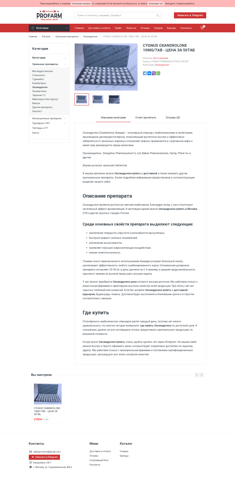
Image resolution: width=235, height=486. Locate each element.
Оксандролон (39, 87)
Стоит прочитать (145, 117)
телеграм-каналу (81, 3)
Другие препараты (42, 107)
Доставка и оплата (100, 451)
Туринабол (38, 79)
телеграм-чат (156, 3)
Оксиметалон (39, 91)
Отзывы (94, 455)
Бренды (124, 455)
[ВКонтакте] (149, 73)
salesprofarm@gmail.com (47, 451)
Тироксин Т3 (38, 95)
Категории (42, 28)
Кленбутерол (39, 83)
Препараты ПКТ (41, 123)
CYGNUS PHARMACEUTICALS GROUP (170, 61)
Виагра (36, 103)
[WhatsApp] (158, 73)
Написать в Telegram (190, 15)
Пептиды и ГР (40, 128)
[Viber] (154, 73)
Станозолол (38, 75)
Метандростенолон (42, 71)
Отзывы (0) (173, 117)
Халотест (37, 111)
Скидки (124, 451)
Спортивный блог (99, 460)
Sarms (35, 132)
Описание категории (113, 117)
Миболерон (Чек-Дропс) (45, 99)
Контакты (95, 464)
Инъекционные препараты (47, 118)
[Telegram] (145, 73)
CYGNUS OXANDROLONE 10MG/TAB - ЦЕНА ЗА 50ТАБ (47, 411)
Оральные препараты (45, 64)
